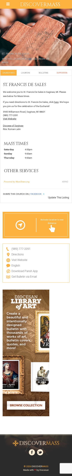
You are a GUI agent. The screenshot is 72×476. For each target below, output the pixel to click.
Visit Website (9, 118)
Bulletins (43, 73)
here (56, 102)
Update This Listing (58, 197)
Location (25, 73)
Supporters (62, 73)
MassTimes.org (23, 181)
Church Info (8, 73)
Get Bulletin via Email (24, 276)
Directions (18, 254)
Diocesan (44, 470)
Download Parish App (25, 271)
